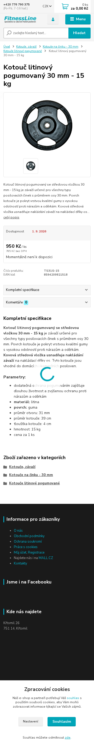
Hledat (79, 32)
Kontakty (20, 563)
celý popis (11, 217)
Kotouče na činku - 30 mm (60, 47)
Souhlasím (61, 721)
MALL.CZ (46, 558)
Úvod (6, 47)
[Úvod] (21, 19)
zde (67, 737)
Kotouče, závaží (26, 47)
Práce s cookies (26, 547)
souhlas (73, 698)
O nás (18, 530)
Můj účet (20, 552)
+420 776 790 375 (16, 5)
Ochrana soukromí (28, 541)
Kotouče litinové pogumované (22, 51)
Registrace (36, 552)
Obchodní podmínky (29, 536)
